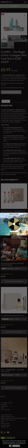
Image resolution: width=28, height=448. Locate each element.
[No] (26, 443)
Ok (10, 445)
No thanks (14, 234)
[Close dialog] (27, 213)
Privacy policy (16, 445)
